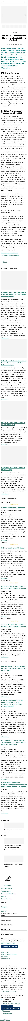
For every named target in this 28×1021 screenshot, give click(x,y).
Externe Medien (6, 1001)
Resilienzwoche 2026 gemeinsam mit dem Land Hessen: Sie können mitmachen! (13, 668)
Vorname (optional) (6, 924)
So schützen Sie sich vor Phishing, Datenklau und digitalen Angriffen (13, 587)
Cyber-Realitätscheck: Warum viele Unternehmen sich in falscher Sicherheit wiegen (13, 363)
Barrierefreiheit (5, 958)
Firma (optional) (5, 929)
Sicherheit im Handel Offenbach (13, 508)
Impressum (4, 956)
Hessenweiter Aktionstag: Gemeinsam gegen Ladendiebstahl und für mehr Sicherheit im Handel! (14, 785)
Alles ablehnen (7, 1006)
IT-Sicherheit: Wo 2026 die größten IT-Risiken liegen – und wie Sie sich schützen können (13, 295)
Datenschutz (5, 952)
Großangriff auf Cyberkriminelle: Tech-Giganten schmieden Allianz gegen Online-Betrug (13, 742)
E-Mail (3, 915)
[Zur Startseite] (2, 2)
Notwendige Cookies (8, 999)
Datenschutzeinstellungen (9, 954)
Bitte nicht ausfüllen (7, 934)
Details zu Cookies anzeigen (11, 1003)
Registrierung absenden (10, 946)
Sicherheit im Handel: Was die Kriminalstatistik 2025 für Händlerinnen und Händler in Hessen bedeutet (12, 703)
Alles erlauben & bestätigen (11, 1008)
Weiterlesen (4, 338)
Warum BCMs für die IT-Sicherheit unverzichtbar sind (13, 424)
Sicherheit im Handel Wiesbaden (13, 548)
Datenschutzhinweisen (8, 943)
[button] (26, 2)
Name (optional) (6, 920)
